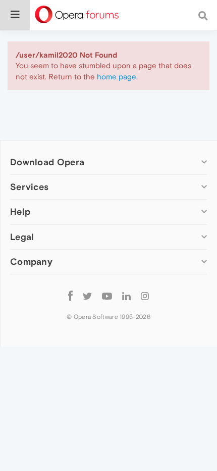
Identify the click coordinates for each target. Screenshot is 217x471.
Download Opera (47, 162)
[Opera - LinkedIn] (126, 296)
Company (31, 261)
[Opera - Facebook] (70, 296)
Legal (22, 236)
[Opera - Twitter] (87, 296)
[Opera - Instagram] (145, 296)
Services (29, 186)
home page (116, 76)
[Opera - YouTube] (107, 296)
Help (20, 211)
